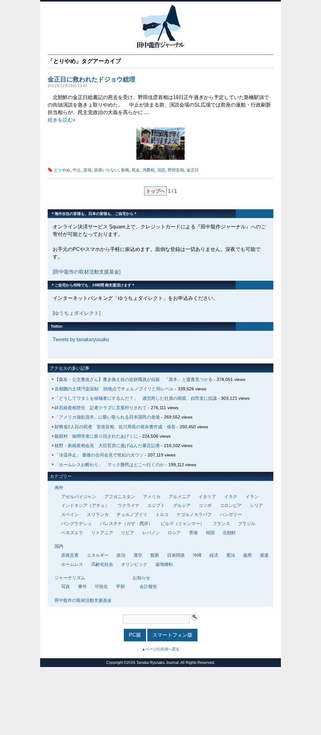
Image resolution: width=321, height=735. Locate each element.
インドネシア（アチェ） (85, 505)
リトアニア (102, 532)
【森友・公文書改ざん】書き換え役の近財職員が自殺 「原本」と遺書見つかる (134, 379)
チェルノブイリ (132, 514)
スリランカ (98, 514)
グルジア (182, 505)
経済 (213, 555)
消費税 (148, 170)
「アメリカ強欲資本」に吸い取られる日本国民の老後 (107, 417)
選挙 (138, 555)
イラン (252, 496)
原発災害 (70, 555)
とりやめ (62, 170)
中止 (77, 170)
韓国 (210, 532)
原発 (87, 170)
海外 (59, 487)
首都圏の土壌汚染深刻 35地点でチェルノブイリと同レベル (114, 388)
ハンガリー (231, 514)
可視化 (101, 586)
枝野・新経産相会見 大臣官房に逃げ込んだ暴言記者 (107, 445)
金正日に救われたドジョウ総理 (91, 79)
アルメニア (180, 496)
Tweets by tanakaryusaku (81, 339)
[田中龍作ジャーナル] (160, 47)
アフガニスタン (119, 496)
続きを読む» (62, 119)
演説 (161, 170)
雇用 (247, 555)
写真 (65, 586)
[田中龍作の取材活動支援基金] (86, 271)
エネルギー (98, 555)
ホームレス (72, 564)
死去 (136, 170)
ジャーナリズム (70, 577)
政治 (121, 555)
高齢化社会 (102, 564)
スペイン (70, 514)
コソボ (205, 505)
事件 (82, 586)
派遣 (264, 555)
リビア (127, 532)
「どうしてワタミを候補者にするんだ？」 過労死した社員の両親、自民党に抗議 (136, 398)
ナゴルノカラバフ (194, 514)
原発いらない (106, 170)
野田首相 (176, 170)
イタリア (207, 496)
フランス (221, 523)
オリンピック (134, 564)
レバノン (151, 532)
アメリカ (151, 496)
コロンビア (231, 505)
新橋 (125, 170)
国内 (59, 546)
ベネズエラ (72, 532)
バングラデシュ (76, 523)
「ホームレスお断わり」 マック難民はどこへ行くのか (109, 464)
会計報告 (148, 586)
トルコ (162, 514)
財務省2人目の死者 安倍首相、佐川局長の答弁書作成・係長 (115, 426)
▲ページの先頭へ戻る (160, 649)
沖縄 (197, 555)
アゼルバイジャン (78, 496)
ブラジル (246, 523)
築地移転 (164, 564)
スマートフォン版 (172, 635)
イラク (230, 496)
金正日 (193, 170)
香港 (193, 532)
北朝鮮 (229, 532)
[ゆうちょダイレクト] (76, 313)
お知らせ (141, 577)
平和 (120, 586)
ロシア (174, 532)
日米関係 (176, 555)
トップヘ (155, 191)
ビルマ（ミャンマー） (182, 523)
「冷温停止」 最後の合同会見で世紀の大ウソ (99, 454)
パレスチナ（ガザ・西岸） (126, 523)
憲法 (230, 555)
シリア (256, 505)
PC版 (135, 635)
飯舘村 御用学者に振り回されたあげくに (96, 436)
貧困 (154, 555)
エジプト (156, 505)
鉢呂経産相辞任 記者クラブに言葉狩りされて (101, 407)
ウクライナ (128, 505)
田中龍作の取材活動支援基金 (83, 600)
